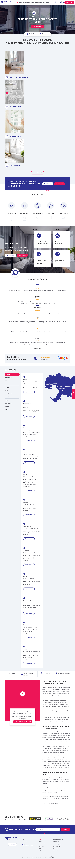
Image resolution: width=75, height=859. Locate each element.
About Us (20, 2)
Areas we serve (30, 2)
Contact (44, 803)
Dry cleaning (45, 700)
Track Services (55, 848)
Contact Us (48, 2)
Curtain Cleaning (56, 841)
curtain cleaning (46, 733)
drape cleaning (59, 777)
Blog (44, 2)
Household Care (56, 850)
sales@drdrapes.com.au (28, 845)
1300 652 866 (48, 183)
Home (40, 839)
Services (25, 2)
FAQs (41, 2)
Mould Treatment (56, 846)
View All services (37, 172)
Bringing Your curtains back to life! (23, 721)
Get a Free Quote (69, 2)
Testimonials (37, 2)
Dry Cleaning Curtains (57, 844)
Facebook (13, 844)
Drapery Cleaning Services (58, 839)
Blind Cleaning (55, 843)
